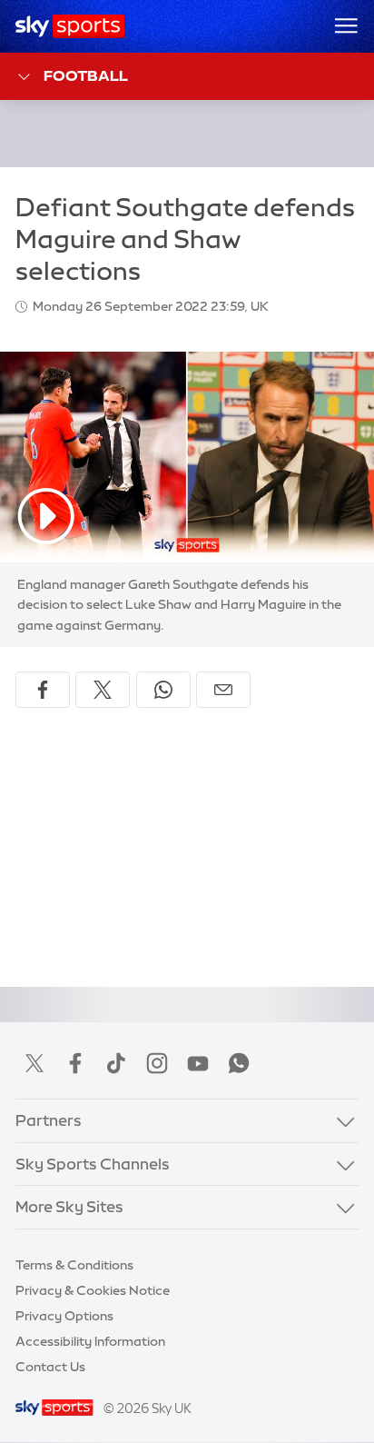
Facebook (75, 1063)
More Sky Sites (69, 1207)
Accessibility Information (90, 1341)
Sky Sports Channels (92, 1164)
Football (86, 75)
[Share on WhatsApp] (163, 690)
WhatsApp (239, 1063)
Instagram (157, 1063)
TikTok (116, 1063)
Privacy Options (64, 1315)
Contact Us (50, 1366)
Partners (48, 1120)
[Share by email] (223, 690)
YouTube (198, 1063)
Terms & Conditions (74, 1265)
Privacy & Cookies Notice (92, 1290)
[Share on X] (102, 690)
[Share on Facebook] (42, 690)
